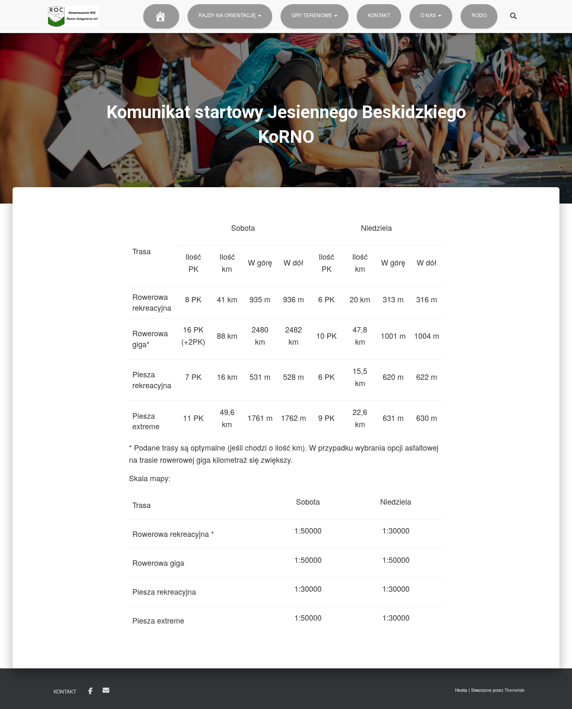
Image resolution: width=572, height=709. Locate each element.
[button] (259, 14)
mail (105, 690)
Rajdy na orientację (227, 14)
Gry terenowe (312, 14)
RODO (479, 14)
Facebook (90, 691)
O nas (428, 14)
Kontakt (379, 14)
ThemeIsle (515, 690)
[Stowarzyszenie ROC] (73, 16)
